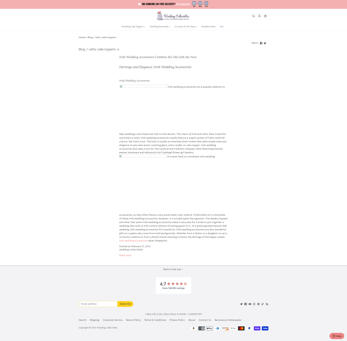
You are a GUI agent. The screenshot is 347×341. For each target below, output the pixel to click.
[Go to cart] (265, 16)
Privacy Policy (177, 320)
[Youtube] (250, 304)
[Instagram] (254, 304)
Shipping (94, 320)
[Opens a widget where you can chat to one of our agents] (336, 336)
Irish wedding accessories (133, 240)
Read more (125, 255)
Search (82, 320)
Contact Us (205, 320)
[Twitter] (241, 304)
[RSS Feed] (117, 49)
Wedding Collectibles (107, 327)
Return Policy (133, 320)
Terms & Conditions (155, 320)
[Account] (259, 16)
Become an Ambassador (228, 320)
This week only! (183, 3)
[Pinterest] (258, 304)
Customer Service (113, 320)
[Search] (253, 16)
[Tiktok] (262, 304)
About (191, 320)
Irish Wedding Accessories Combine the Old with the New (158, 57)
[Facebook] (246, 304)
